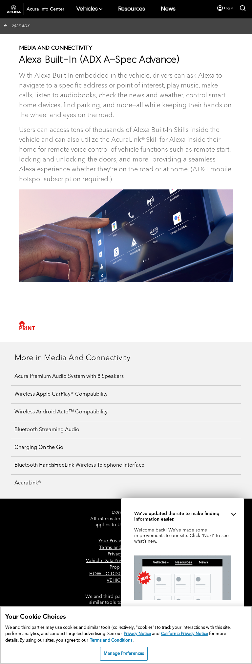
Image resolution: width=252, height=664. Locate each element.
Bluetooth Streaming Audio (46, 429)
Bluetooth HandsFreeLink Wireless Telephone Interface (79, 465)
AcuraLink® (27, 483)
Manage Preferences (124, 654)
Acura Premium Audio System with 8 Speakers (69, 376)
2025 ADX (20, 26)
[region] (126, 635)
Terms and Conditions (111, 640)
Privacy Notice (137, 634)
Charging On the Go (38, 447)
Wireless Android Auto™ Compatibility (61, 412)
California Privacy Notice (184, 634)
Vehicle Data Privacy (108, 560)
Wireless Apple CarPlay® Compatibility (61, 394)
